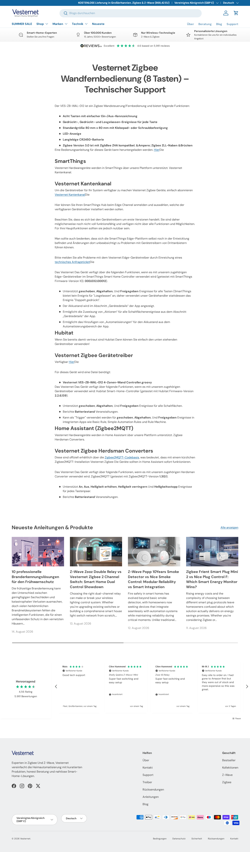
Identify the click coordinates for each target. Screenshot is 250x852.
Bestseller (229, 760)
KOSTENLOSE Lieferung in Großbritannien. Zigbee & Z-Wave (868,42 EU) (123, 2)
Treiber (147, 782)
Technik (77, 24)
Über (190, 24)
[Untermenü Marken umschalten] (66, 24)
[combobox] (130, 13)
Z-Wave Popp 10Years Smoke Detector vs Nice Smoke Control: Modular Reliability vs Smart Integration (153, 579)
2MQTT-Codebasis (122, 457)
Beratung (205, 24)
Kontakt (148, 767)
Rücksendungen (153, 789)
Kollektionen (230, 767)
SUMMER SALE (22, 24)
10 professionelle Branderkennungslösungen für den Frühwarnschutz (35, 576)
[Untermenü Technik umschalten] (86, 24)
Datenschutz (179, 838)
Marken (58, 24)
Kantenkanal (70, 195)
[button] (236, 13)
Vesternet (25, 838)
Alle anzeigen (229, 527)
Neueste (98, 24)
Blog (219, 24)
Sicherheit (196, 838)
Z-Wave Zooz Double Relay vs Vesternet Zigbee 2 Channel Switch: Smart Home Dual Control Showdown (96, 579)
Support (232, 24)
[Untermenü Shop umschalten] (46, 24)
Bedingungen (160, 838)
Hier (156, 150)
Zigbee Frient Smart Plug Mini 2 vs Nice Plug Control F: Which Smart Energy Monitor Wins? (212, 579)
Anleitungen (151, 797)
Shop (40, 24)
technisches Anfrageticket (72, 262)
